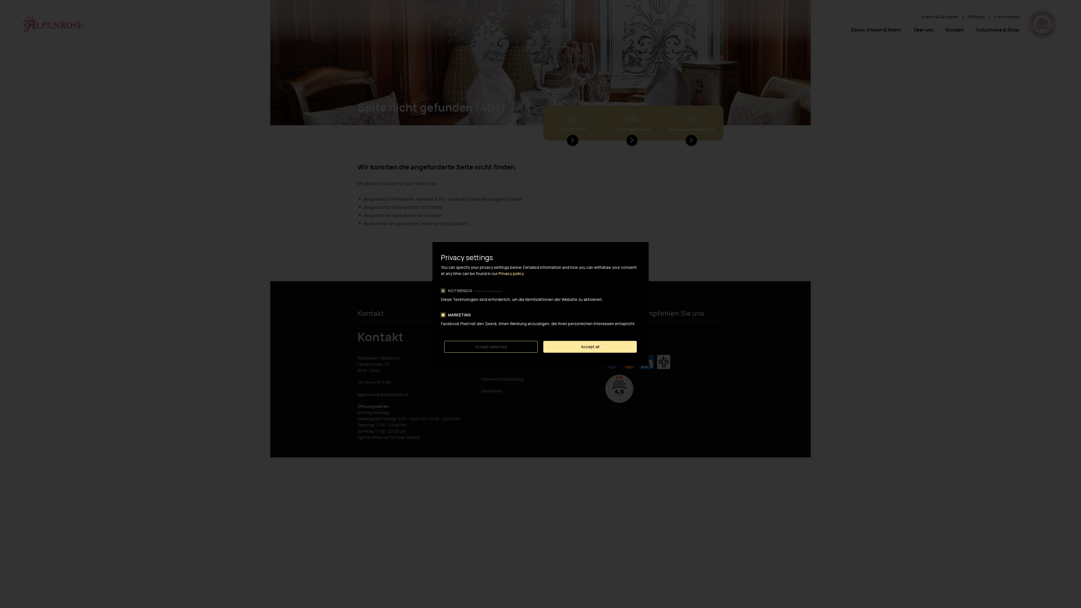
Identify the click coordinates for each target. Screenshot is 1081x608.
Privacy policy (511, 273)
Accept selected (491, 346)
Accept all (590, 346)
